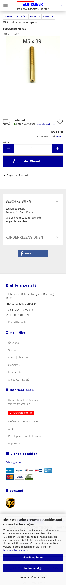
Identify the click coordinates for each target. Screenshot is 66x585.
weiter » (35, 16)
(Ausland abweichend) (46, 124)
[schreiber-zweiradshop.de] (33, 5)
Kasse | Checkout (18, 357)
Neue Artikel (15, 372)
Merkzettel (14, 365)
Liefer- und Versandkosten (23, 421)
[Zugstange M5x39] (33, 63)
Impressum (14, 443)
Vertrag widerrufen (21, 413)
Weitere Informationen (33, 577)
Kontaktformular (17, 322)
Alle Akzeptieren (33, 557)
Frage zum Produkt (17, 175)
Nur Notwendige (33, 568)
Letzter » (48, 16)
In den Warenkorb (33, 161)
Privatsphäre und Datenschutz (25, 436)
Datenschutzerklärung (15, 550)
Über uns (13, 343)
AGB (10, 428)
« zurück (22, 16)
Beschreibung (18, 201)
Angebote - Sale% (18, 379)
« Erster (9, 16)
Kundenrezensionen (24, 237)
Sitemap (13, 350)
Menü (5, 5)
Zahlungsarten (14, 462)
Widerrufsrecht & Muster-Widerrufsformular (23, 402)
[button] (8, 148)
